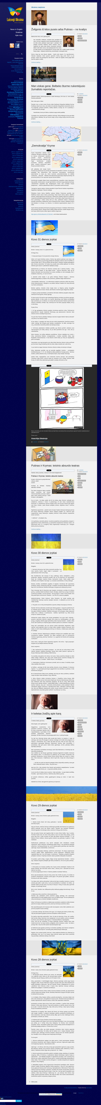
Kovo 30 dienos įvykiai (44, 552)
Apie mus (18, 35)
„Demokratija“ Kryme (43, 145)
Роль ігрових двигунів (17, 60)
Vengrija (80, 818)
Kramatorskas (12, 99)
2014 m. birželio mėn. (17, 166)
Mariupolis (11, 103)
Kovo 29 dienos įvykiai (44, 805)
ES (18, 94)
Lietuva (80, 727)
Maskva (16, 103)
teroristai (20, 111)
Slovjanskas (12, 111)
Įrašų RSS (20, 206)
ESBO (20, 94)
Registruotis (20, 202)
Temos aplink (20, 192)
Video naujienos (19, 194)
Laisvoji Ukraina (15, 19)
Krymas (80, 99)
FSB (22, 94)
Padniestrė (81, 731)
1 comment (81, 93)
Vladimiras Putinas (82, 40)
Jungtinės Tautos (82, 480)
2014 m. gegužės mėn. (17, 168)
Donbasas (11, 92)
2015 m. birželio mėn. (17, 155)
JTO (79, 478)
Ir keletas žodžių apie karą (46, 713)
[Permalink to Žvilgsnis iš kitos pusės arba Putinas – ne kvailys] (61, 17)
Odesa (16, 104)
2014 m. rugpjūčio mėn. (17, 163)
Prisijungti (20, 204)
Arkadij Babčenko (19, 181)
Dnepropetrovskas (18, 90)
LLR (8, 101)
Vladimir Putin (11, 130)
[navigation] (50, 1101)
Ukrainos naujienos (38, 7)
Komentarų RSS (19, 208)
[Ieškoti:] (15, 54)
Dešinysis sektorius (18, 87)
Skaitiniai (19, 32)
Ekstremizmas (12, 94)
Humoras (21, 184)
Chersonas (10, 87)
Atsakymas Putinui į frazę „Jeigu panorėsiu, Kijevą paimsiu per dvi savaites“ (15, 132)
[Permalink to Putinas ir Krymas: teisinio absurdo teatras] (61, 453)
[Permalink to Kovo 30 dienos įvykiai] (61, 541)
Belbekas (80, 97)
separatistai (19, 109)
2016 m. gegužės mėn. (17, 153)
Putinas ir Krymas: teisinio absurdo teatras (55, 465)
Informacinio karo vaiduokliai (16, 186)
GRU (9, 95)
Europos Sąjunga (82, 474)
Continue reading (36, 62)
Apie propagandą (18, 69)
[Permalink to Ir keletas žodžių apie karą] (61, 701)
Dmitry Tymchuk (18, 89)
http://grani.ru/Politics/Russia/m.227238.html (42, 214)
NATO (12, 104)
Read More (81, 1093)
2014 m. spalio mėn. (18, 159)
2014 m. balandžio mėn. (17, 170)
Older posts (34, 1081)
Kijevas (21, 97)
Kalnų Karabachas (82, 722)
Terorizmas (19, 113)
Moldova (80, 729)
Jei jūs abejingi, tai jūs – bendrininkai (17, 71)
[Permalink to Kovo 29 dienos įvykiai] (61, 793)
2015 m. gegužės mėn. (17, 157)
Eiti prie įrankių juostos (5, 1097)
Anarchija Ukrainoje (39, 438)
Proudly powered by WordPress (70, 1087)
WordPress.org (19, 210)
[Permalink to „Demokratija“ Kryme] (61, 133)
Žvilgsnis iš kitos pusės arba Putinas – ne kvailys (59, 29)
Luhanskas (14, 101)
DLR (12, 89)
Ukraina (80, 38)
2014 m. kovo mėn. (18, 172)
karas (80, 724)
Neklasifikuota (19, 188)
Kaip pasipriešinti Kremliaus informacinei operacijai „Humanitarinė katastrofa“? (17, 141)
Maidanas (21, 101)
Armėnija (80, 720)
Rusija (80, 36)
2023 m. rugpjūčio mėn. (17, 151)
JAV (79, 476)
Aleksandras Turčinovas (18, 81)
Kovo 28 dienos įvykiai (44, 959)
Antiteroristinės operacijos (17, 83)
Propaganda (20, 190)
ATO (21, 84)
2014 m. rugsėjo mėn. (17, 161)
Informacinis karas (14, 95)
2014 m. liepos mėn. (18, 164)
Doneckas (81, 246)
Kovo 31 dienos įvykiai (44, 239)
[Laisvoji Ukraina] (15, 11)
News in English (16, 29)
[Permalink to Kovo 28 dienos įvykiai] (61, 947)
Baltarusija (81, 812)
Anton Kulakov (89, 1087)
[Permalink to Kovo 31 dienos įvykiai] (61, 227)
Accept (74, 1093)
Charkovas (20, 86)
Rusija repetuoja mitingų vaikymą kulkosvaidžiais (17, 66)
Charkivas (15, 86)
